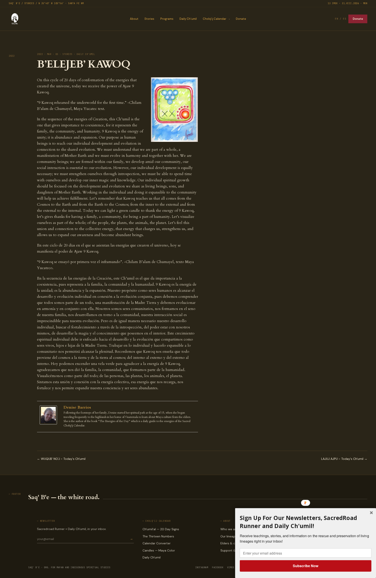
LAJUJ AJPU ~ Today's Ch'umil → (344, 459)
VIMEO (230, 567)
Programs (166, 19)
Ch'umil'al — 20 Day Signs (161, 529)
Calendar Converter (157, 543)
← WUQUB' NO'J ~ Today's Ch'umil (61, 459)
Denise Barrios (77, 407)
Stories (149, 19)
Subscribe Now (305, 565)
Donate (241, 19)
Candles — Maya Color (159, 550)
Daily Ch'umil (152, 557)
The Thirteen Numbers (158, 536)
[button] (305, 522)
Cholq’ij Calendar (214, 19)
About (134, 19)
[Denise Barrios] (49, 415)
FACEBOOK (217, 567)
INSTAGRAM (201, 567)
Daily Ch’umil (188, 19)
